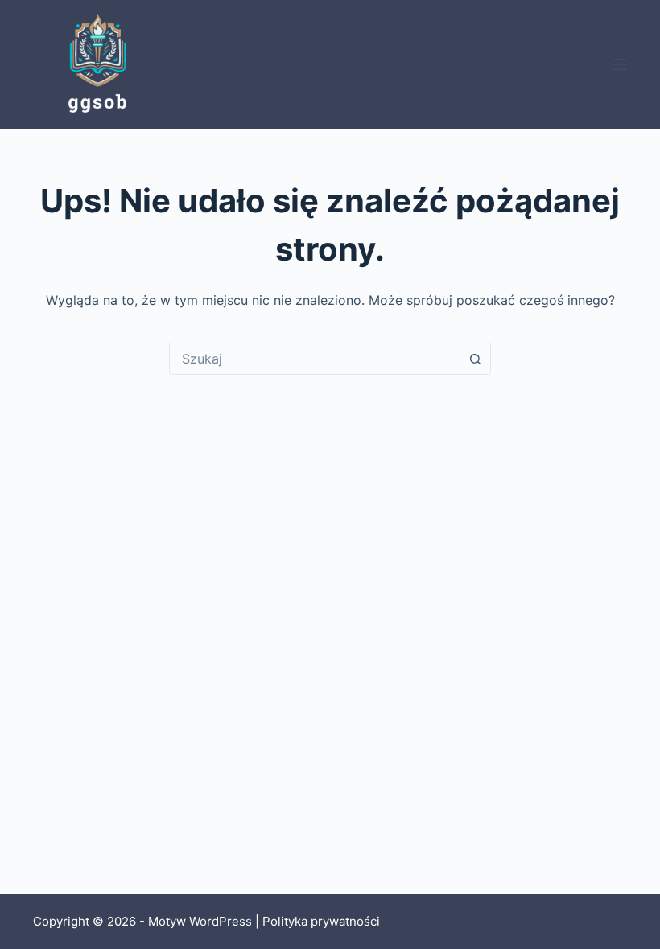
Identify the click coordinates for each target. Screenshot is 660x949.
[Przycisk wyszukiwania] (475, 358)
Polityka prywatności (321, 921)
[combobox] (315, 359)
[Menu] (620, 64)
